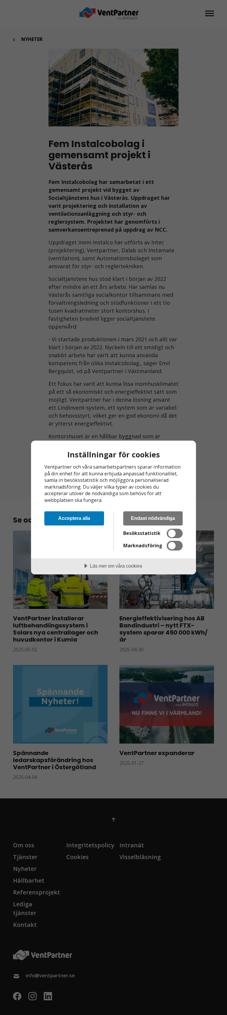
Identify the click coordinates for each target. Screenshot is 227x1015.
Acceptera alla (74, 518)
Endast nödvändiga (153, 518)
